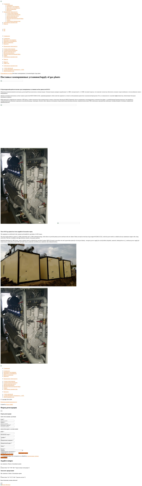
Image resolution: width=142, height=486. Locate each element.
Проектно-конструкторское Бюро (15, 18)
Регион (3, 449)
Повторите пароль (6, 425)
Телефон (3, 437)
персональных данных (33, 456)
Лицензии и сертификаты (10, 41)
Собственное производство (13, 21)
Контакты (9, 10)
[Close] (1, 476)
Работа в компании (11, 9)
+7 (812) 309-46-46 (8, 68)
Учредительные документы (8, 451)
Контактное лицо (5, 434)
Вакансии (6, 43)
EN (4, 30)
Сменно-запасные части (13, 16)
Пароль (3, 422)
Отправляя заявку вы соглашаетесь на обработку (20, 456)
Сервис (8, 19)
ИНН (2, 431)
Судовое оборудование (12, 13)
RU (4, 29)
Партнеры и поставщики (13, 6)
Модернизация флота (12, 17)
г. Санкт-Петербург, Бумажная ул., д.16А (14, 69)
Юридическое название (7, 440)
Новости (6, 23)
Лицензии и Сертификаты (13, 8)
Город (2, 446)
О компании (7, 4)
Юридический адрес (6, 443)
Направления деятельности (10, 12)
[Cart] (1, 26)
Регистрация (4, 457)
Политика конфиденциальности (9, 402)
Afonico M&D (9, 404)
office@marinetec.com (9, 71)
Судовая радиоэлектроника (13, 14)
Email (2, 419)
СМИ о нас (6, 63)
